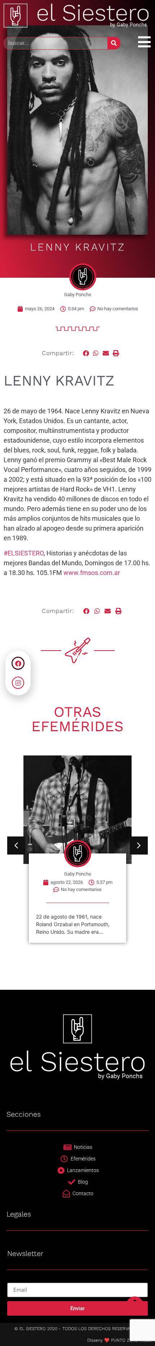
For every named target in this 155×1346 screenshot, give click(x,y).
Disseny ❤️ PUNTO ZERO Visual (119, 1340)
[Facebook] (18, 663)
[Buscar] (113, 43)
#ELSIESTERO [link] (24, 553)
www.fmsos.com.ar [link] (91, 572)
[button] (86, 353)
